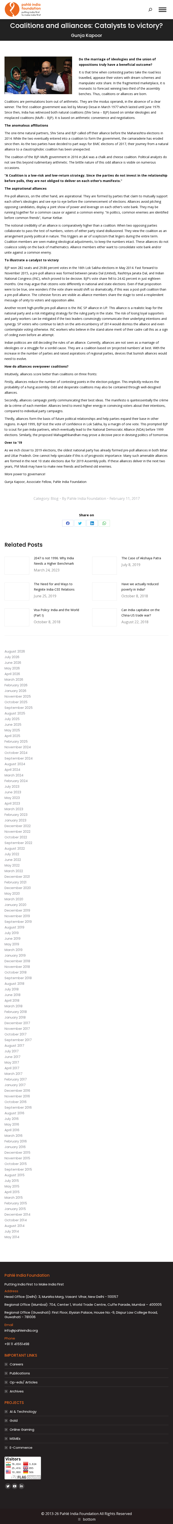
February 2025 (16, 741)
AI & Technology (23, 1411)
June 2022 (13, 860)
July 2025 (12, 719)
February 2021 (16, 882)
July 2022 (12, 854)
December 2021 (17, 876)
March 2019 (14, 950)
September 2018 (18, 978)
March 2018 (14, 1006)
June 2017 (12, 1057)
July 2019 (12, 933)
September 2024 (19, 758)
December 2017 (17, 1023)
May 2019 (12, 944)
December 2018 (17, 961)
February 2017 (16, 1079)
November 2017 (17, 1028)
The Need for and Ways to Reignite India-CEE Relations (54, 586)
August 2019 (14, 927)
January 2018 (15, 1017)
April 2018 (12, 1000)
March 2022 (14, 871)
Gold (14, 1420)
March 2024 (14, 775)
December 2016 (17, 1090)
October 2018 (16, 972)
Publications (20, 1373)
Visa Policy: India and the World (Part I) (56, 612)
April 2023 (12, 803)
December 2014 (17, 1214)
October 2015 (16, 1164)
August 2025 (15, 713)
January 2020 (15, 905)
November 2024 (18, 747)
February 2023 (16, 814)
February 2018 (16, 1012)
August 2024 (15, 764)
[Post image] (17, 566)
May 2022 (12, 865)
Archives (17, 1391)
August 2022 (15, 848)
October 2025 (16, 702)
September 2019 (18, 921)
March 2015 (14, 1197)
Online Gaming (22, 1429)
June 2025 (13, 724)
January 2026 (15, 691)
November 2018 (17, 966)
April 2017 (12, 1068)
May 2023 (12, 798)
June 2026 (13, 662)
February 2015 (16, 1203)
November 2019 (17, 916)
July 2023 (12, 786)
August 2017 (14, 1045)
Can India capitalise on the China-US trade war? (140, 612)
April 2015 (12, 1192)
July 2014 (12, 1231)
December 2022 (18, 826)
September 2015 (18, 1169)
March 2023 (14, 809)
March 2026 (14, 679)
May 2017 (12, 1062)
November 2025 (18, 696)
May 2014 (12, 1237)
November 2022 (17, 831)
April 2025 (12, 736)
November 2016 (17, 1096)
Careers (16, 1364)
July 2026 (12, 657)
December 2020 (18, 888)
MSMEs (15, 1438)
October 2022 (16, 837)
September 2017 (18, 1040)
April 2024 (12, 769)
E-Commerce (21, 1447)
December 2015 (17, 1152)
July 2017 (12, 1051)
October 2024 (16, 753)
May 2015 (12, 1186)
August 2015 (15, 1175)
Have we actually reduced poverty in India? (140, 586)
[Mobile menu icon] (162, 10)
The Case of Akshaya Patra (141, 558)
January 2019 (15, 955)
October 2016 (16, 1102)
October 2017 (16, 1034)
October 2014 (16, 1220)
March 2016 (14, 1135)
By (84, 498)
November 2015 (17, 1158)
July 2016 (12, 1119)
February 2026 (16, 685)
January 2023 (15, 820)
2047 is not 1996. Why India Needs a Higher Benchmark (54, 561)
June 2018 (12, 995)
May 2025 (12, 730)
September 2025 (19, 707)
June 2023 (13, 792)
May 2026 (12, 668)
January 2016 (15, 1147)
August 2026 (15, 651)
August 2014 (15, 1226)
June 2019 (12, 938)
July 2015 (12, 1180)
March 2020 (14, 899)
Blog (55, 498)
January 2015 (15, 1209)
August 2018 (14, 983)
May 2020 (12, 893)
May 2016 (12, 1124)
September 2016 (18, 1107)
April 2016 (12, 1130)
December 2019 (17, 910)
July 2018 (12, 989)
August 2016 (14, 1113)
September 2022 (18, 843)
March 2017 (14, 1073)
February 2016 (16, 1141)
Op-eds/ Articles (24, 1382)
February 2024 (16, 781)
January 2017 (15, 1085)
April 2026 (12, 674)
